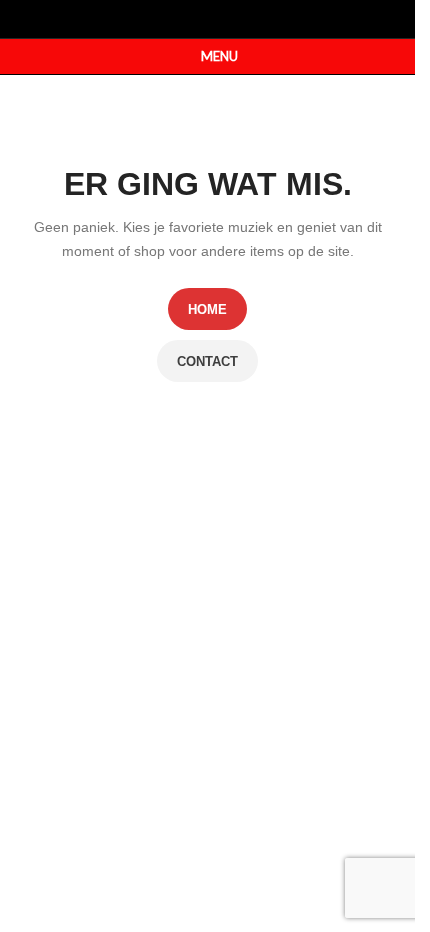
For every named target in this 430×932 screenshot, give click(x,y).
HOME (207, 309)
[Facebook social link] (194, 18)
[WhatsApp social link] (220, 18)
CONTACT (207, 361)
